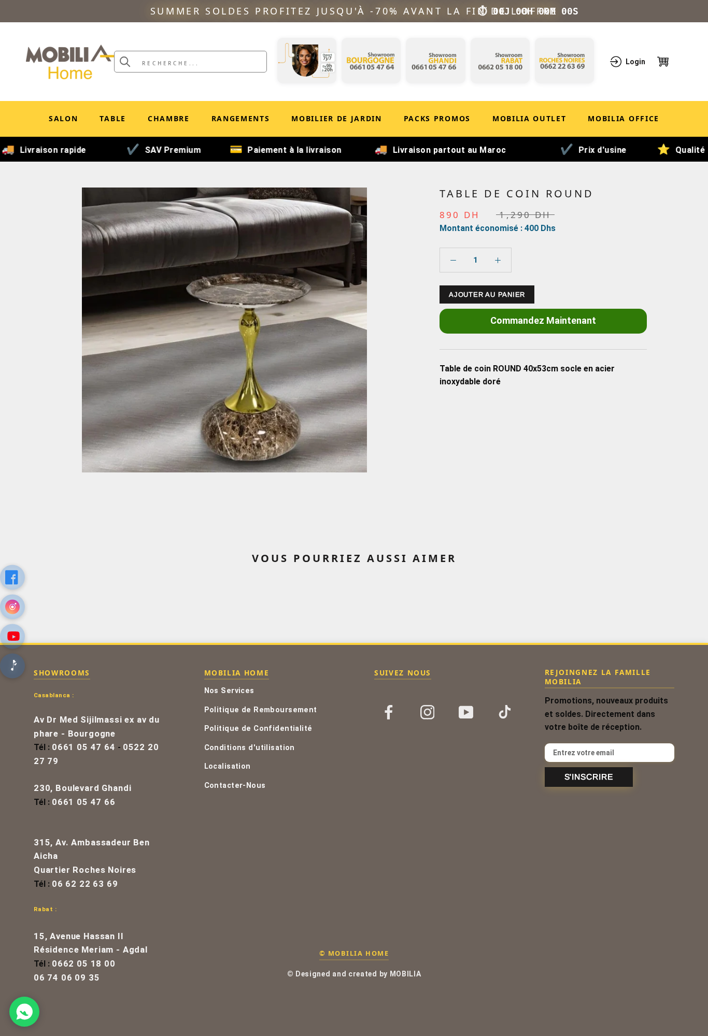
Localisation (227, 766)
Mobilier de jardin (336, 120)
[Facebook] (388, 711)
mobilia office (623, 120)
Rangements (240, 118)
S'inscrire (588, 776)
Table (112, 118)
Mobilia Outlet (529, 120)
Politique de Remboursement (260, 710)
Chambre (169, 118)
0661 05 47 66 (84, 802)
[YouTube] (466, 711)
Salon (63, 118)
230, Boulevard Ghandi (82, 788)
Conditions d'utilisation (249, 747)
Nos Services (229, 690)
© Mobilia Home (354, 953)
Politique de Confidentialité (258, 728)
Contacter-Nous (235, 785)
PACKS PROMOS (437, 120)
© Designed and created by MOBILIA (354, 974)
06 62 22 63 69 (85, 884)
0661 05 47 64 (84, 747)
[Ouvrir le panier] (669, 61)
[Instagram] (427, 711)
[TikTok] (505, 711)
